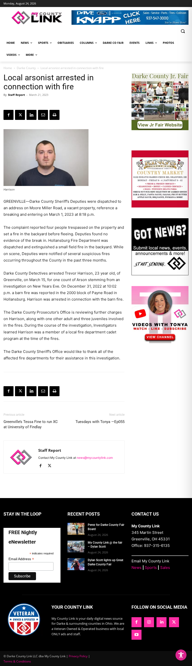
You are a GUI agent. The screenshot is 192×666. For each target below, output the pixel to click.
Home (8, 68)
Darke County (26, 68)
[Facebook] (9, 115)
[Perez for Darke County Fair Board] (76, 529)
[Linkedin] (31, 115)
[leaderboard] (130, 17)
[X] (20, 115)
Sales (165, 567)
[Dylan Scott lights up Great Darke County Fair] (76, 564)
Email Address (21, 559)
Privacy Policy (78, 656)
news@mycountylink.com (95, 458)
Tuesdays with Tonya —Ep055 (100, 421)
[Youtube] (137, 635)
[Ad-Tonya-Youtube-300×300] (160, 341)
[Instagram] (149, 622)
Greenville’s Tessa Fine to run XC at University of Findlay (31, 424)
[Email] (43, 115)
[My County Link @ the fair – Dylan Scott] (76, 547)
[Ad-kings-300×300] (160, 206)
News (137, 567)
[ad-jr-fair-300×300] (160, 128)
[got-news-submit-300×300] (160, 274)
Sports (151, 567)
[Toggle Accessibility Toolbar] (181, 655)
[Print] (55, 115)
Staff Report (16, 95)
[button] (182, 31)
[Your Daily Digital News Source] (38, 17)
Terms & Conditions (17, 661)
